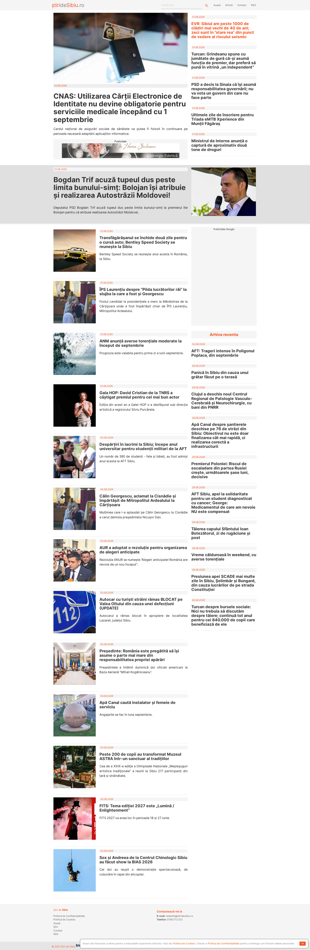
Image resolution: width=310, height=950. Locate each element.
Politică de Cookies (64, 919)
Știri (55, 926)
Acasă (217, 5)
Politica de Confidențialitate (223, 943)
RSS (253, 5)
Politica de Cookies (184, 943)
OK (302, 943)
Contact (241, 5)
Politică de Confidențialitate (69, 916)
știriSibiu (68, 5)
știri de (60, 909)
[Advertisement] (224, 253)
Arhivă (228, 5)
